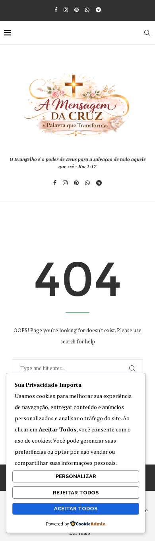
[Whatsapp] (87, 9)
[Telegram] (98, 9)
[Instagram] (66, 9)
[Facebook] (55, 9)
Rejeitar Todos (76, 493)
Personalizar (76, 476)
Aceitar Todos (75, 509)
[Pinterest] (76, 9)
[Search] (147, 32)
